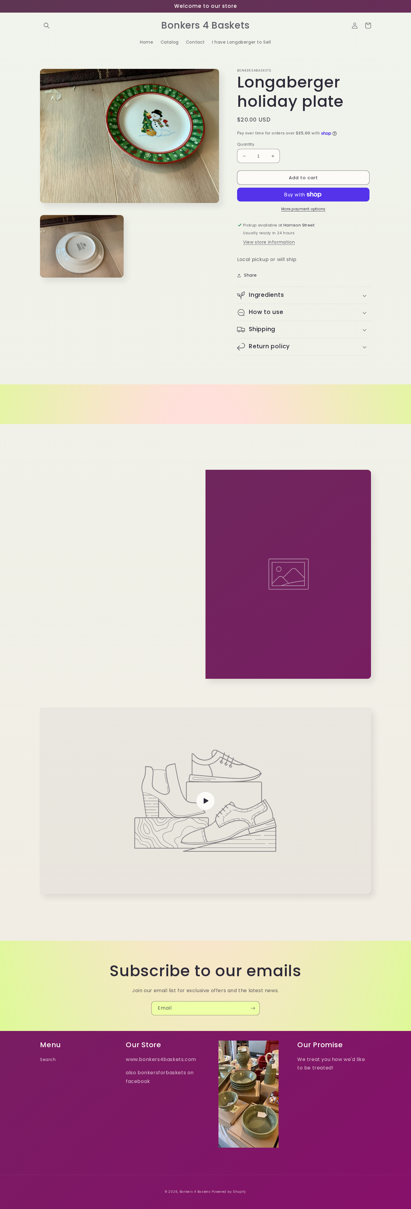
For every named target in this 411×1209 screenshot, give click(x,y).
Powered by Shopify (229, 1191)
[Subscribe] (252, 1008)
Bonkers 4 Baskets (195, 1191)
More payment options (303, 208)
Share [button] (250, 275)
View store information (269, 242)
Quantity (245, 144)
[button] (46, 25)
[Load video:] (205, 801)
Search (48, 1060)
